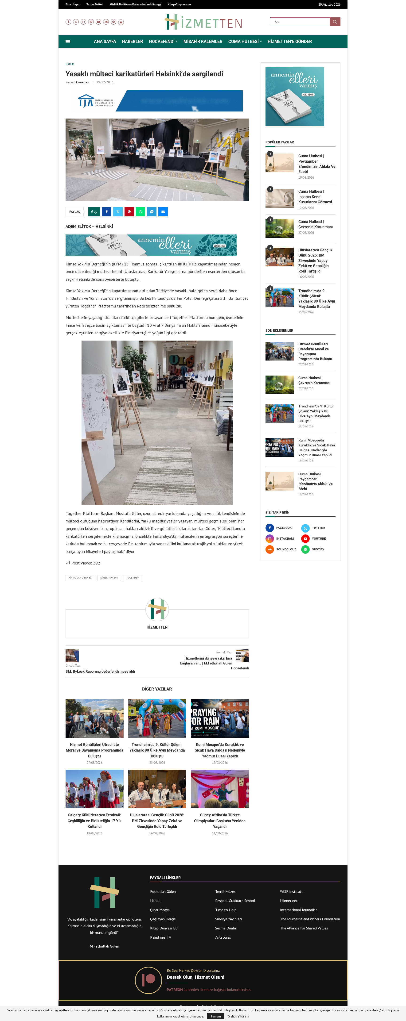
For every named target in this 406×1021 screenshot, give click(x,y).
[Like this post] (95, 212)
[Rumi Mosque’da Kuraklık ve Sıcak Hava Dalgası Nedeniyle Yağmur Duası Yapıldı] (220, 718)
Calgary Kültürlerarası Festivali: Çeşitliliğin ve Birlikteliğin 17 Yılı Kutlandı (94, 821)
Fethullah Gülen (163, 891)
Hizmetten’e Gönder (290, 41)
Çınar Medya (160, 910)
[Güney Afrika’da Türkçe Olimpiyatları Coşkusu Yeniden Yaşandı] (220, 789)
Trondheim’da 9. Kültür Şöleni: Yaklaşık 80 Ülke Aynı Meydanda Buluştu (157, 750)
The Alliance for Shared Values (304, 928)
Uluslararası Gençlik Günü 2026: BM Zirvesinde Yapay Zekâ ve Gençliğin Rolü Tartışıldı (157, 821)
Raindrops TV (160, 937)
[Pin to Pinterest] (129, 211)
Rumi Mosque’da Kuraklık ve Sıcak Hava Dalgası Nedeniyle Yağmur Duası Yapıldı (220, 750)
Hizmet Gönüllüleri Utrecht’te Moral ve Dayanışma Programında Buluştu (94, 750)
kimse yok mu (109, 577)
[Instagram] (83, 22)
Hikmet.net (289, 900)
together (132, 577)
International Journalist (298, 910)
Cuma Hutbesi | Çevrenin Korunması (315, 224)
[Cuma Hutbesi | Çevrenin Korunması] (279, 228)
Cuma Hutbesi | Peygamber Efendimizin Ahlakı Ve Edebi (317, 164)
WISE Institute (291, 891)
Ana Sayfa (105, 41)
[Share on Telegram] (151, 211)
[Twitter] (76, 22)
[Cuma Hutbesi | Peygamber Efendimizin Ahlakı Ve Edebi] (279, 163)
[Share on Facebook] (106, 211)
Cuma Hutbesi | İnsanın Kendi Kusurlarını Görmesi (315, 196)
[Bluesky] (121, 22)
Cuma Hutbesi (243, 41)
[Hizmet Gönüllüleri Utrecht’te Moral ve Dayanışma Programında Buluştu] (95, 718)
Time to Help (225, 910)
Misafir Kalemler (203, 41)
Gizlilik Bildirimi (238, 1016)
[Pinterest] (91, 22)
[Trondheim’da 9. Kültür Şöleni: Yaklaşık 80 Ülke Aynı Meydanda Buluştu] (157, 718)
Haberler (132, 41)
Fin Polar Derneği (80, 577)
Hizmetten (82, 82)
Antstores (223, 937)
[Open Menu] (68, 41)
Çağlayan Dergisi (163, 919)
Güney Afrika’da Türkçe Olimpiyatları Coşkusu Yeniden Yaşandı (220, 821)
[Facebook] (68, 22)
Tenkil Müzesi (225, 891)
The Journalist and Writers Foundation (310, 919)
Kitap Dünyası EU (164, 928)
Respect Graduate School (235, 900)
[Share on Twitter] (118, 211)
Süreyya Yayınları (228, 919)
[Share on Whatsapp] (140, 211)
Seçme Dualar (226, 928)
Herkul (155, 900)
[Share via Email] (163, 211)
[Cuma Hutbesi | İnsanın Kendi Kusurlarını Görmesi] (279, 198)
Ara (335, 21)
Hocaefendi (162, 41)
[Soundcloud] (106, 22)
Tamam (216, 1016)
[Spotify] (113, 22)
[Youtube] (98, 22)
